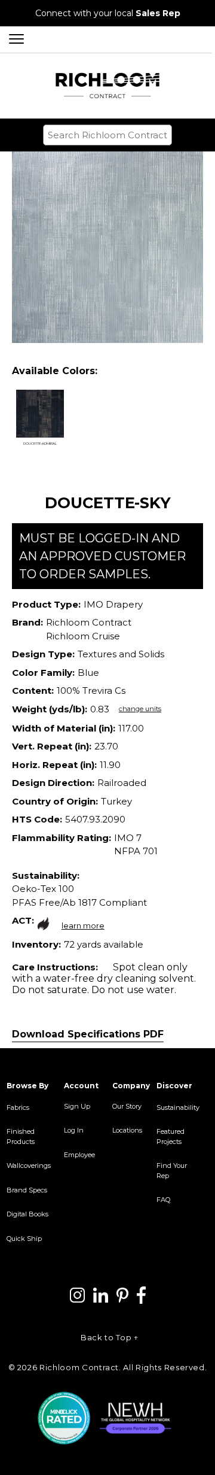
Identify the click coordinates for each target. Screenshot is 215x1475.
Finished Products (21, 1136)
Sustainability (177, 1107)
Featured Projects (170, 1136)
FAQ (163, 1199)
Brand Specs (27, 1190)
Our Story (127, 1106)
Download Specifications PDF (88, 1034)
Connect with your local (107, 13)
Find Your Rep (171, 1170)
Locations (127, 1130)
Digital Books (27, 1214)
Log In (74, 1130)
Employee (79, 1155)
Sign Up (77, 1106)
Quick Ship (24, 1238)
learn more (83, 925)
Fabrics (18, 1107)
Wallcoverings (29, 1165)
